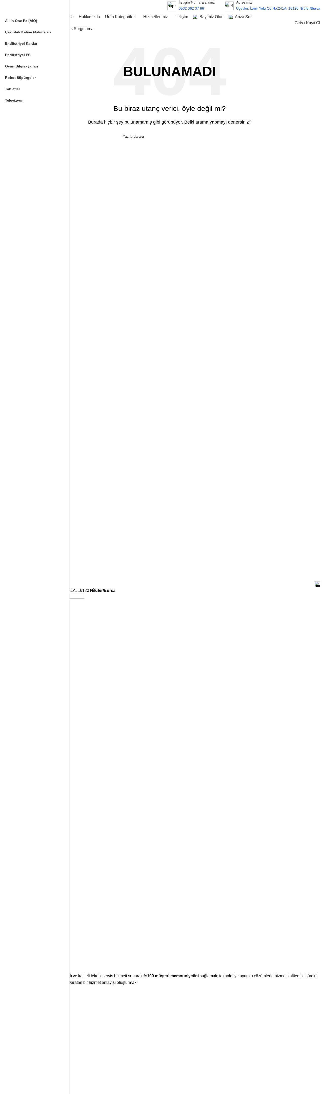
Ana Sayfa (27, 1001)
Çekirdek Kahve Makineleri (40, 1081)
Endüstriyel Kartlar (33, 1089)
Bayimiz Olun (29, 1035)
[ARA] (151, 6)
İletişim (24, 1053)
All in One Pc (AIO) (34, 1072)
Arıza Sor (26, 1044)
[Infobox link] (272, 5)
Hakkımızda (28, 1009)
